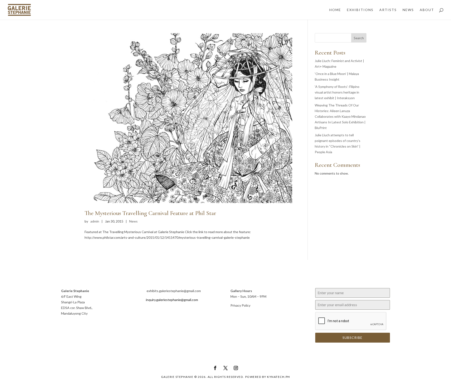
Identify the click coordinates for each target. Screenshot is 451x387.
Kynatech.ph (278, 377)
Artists (388, 10)
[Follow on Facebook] (215, 368)
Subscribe (352, 338)
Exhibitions (360, 10)
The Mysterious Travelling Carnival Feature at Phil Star (150, 213)
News (408, 10)
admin (94, 221)
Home (335, 10)
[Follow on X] (225, 368)
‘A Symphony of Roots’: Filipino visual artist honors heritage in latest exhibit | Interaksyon (337, 92)
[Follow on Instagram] (236, 368)
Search (359, 38)
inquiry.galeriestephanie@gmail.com (172, 300)
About (427, 10)
